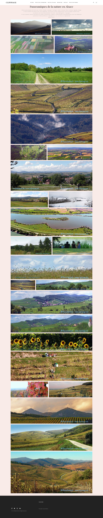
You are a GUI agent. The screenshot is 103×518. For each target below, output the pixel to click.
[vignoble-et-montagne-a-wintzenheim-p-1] (51, 437)
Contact (66, 2)
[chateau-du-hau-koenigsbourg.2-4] (73, 44)
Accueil (32, 2)
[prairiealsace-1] (51, 267)
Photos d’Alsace (52, 2)
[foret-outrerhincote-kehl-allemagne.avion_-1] (70, 152)
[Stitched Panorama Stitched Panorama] (51, 69)
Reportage (59, 2)
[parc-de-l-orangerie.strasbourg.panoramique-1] (72, 246)
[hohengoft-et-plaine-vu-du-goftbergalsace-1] (51, 176)
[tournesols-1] (51, 342)
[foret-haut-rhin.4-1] (29, 152)
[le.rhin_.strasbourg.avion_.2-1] (51, 222)
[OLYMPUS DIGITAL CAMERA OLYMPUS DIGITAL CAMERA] (31, 27)
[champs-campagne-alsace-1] (32, 44)
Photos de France (73, 2)
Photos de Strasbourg (40, 2)
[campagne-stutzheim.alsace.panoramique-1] (72, 27)
